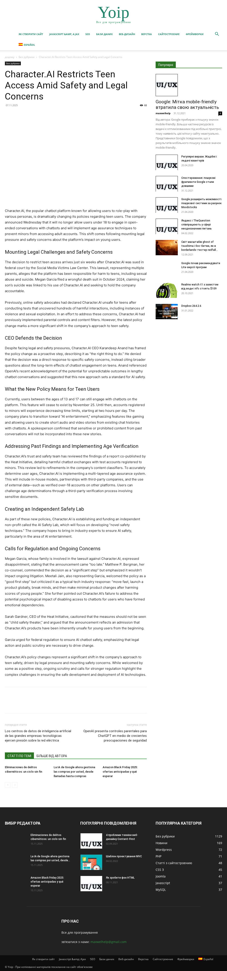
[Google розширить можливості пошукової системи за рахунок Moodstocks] (167, 205)
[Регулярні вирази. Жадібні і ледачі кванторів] (167, 162)
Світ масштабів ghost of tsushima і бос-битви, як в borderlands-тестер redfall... (199, 245)
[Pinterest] (29, 115)
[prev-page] (7, 785)
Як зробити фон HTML (120, 877)
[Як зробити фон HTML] (91, 883)
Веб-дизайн (127, 34)
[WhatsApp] (39, 115)
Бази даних (104, 34)
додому (9, 57)
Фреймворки (195, 34)
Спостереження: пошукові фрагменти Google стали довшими (198, 181)
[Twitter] (19, 115)
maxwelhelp (163, 113)
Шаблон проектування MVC (124, 856)
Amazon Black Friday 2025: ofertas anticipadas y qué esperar (120, 772)
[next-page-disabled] (15, 785)
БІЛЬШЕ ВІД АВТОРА (52, 756)
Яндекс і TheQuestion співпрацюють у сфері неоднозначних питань (196, 224)
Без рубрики (27, 57)
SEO (87, 34)
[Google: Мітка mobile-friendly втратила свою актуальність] (189, 85)
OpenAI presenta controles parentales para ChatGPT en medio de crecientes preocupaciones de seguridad (115, 735)
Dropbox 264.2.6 (191, 305)
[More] (50, 115)
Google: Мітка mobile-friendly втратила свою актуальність (187, 104)
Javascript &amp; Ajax (64, 34)
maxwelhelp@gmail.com (108, 942)
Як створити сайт (31, 34)
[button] (216, 34)
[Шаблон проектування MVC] (91, 862)
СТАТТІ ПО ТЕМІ (19, 756)
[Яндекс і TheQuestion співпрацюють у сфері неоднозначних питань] (167, 226)
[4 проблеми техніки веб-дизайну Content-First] (91, 841)
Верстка (146, 34)
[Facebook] (9, 115)
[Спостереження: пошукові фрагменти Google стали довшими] (167, 183)
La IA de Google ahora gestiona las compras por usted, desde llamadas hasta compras (74, 772)
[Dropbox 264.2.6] (167, 311)
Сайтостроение (169, 34)
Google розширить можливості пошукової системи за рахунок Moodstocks (201, 203)
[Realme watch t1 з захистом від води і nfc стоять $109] (167, 290)
